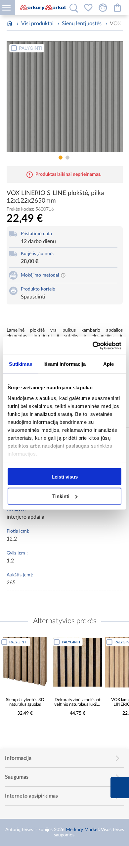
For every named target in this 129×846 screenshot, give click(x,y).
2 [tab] (67, 158)
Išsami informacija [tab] (64, 364)
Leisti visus (65, 477)
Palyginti (30, 48)
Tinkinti (60, 496)
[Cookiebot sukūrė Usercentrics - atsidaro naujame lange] (92, 345)
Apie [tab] (108, 364)
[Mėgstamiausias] (88, 8)
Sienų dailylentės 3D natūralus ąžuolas (25, 702)
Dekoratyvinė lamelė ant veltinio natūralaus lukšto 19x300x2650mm (77, 702)
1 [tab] (61, 158)
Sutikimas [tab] (20, 364)
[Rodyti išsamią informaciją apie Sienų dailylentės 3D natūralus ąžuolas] (25, 662)
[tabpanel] (65, 96)
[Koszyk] (117, 8)
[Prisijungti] (103, 8)
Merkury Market (82, 829)
